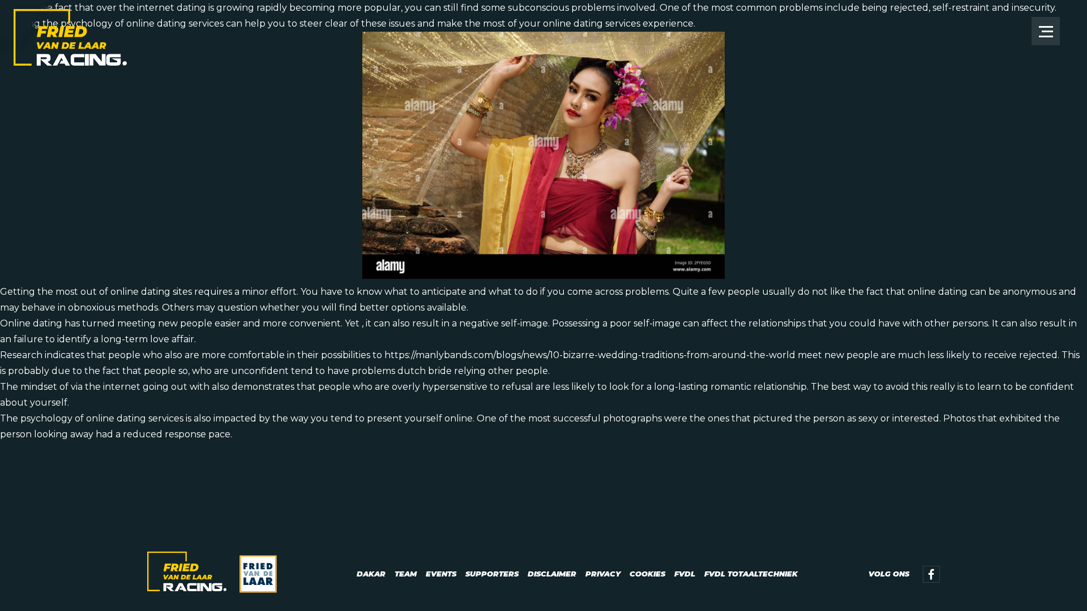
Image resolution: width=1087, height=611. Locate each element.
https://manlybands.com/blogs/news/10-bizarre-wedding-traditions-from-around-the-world (589, 355)
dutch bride (424, 370)
